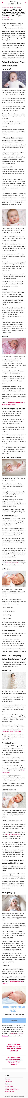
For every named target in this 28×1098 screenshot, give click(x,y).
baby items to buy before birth (11, 563)
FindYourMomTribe (5, 7)
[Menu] (2, 3)
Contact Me (8, 1081)
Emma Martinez (6, 17)
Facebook (13, 981)
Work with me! (9, 1091)
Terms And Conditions (12, 1089)
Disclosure (8, 1084)
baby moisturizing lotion (12, 834)
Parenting (12, 7)
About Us (8, 1079)
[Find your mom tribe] (14, 3)
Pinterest (5, 983)
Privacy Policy (9, 1086)
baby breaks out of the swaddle (11, 731)
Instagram (19, 981)
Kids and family (18, 7)
